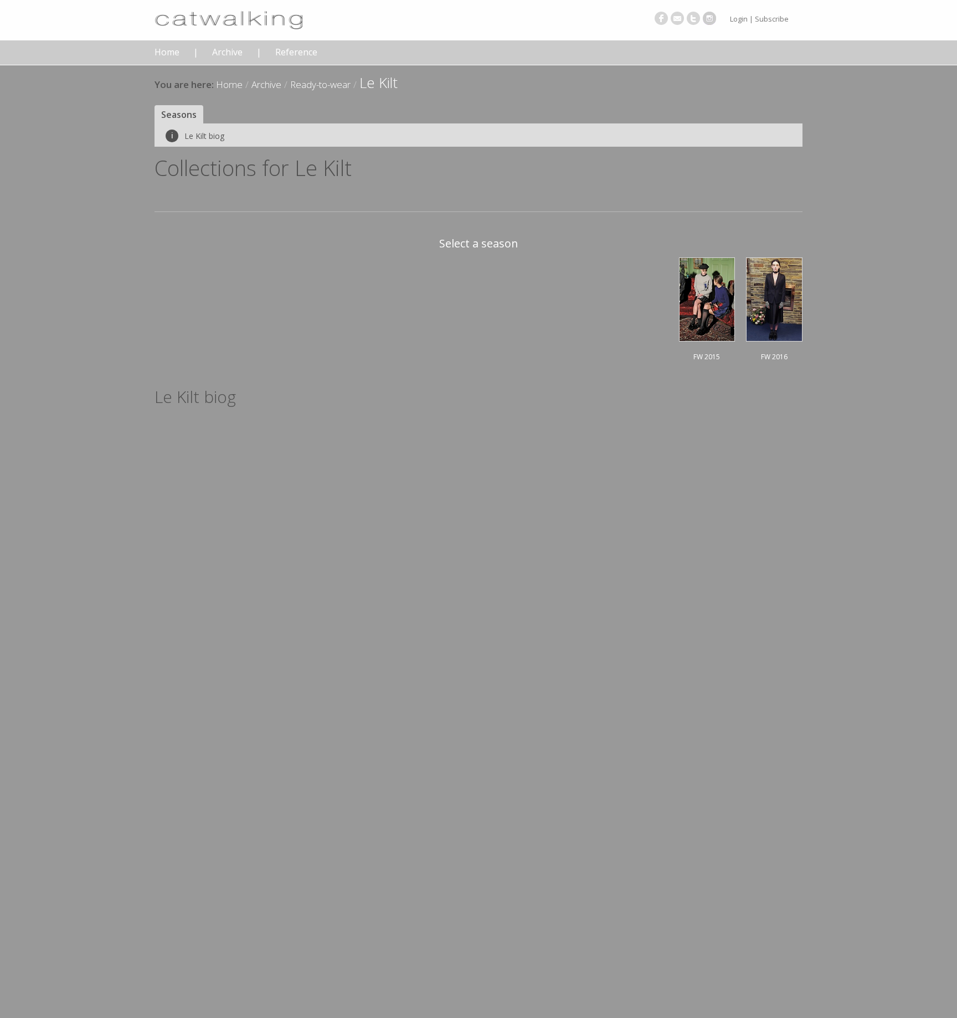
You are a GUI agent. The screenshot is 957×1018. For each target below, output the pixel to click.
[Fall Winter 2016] (774, 298)
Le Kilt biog (197, 136)
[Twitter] (693, 18)
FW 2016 (774, 356)
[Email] (677, 18)
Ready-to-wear (320, 84)
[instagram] (709, 18)
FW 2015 (706, 356)
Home (167, 52)
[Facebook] (661, 18)
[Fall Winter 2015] (707, 298)
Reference (296, 52)
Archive (227, 52)
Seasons (179, 114)
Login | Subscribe (759, 19)
